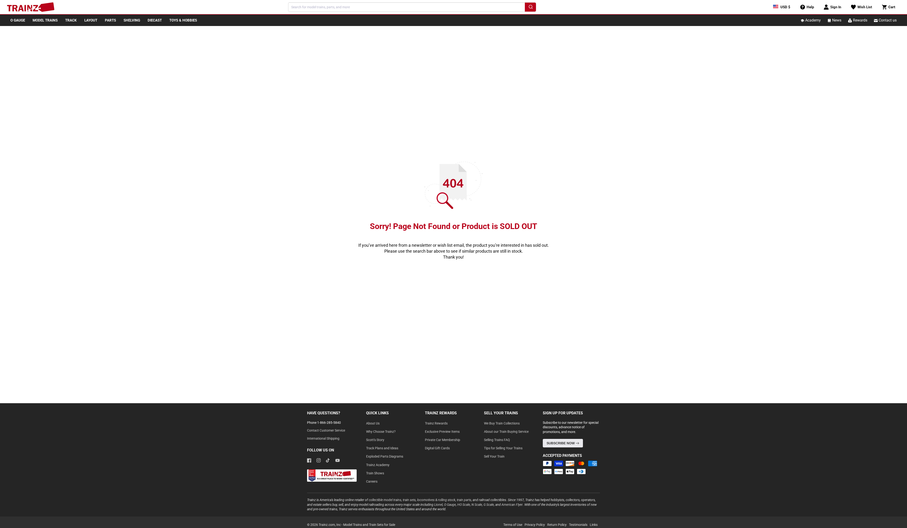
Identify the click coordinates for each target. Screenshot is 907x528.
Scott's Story (375, 440)
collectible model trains (385, 500)
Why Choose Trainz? (381, 431)
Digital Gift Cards (437, 448)
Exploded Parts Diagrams (384, 456)
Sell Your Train (494, 456)
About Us (373, 423)
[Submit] (530, 8)
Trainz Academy (377, 465)
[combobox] (412, 7)
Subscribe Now (561, 443)
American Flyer (512, 504)
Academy (812, 20)
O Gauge (450, 504)
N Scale (476, 504)
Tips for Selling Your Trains (503, 448)
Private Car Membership (442, 440)
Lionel (438, 504)
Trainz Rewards (436, 423)
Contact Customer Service (326, 430)
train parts (464, 500)
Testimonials (578, 525)
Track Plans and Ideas (382, 448)
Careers (371, 481)
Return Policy (557, 525)
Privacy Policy (535, 525)
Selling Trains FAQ (497, 440)
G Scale (488, 504)
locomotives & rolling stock (436, 500)
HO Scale (463, 504)
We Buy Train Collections (502, 423)
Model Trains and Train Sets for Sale (369, 525)
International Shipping (323, 438)
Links (594, 525)
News (836, 20)
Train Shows (375, 473)
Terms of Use (512, 525)
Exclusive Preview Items (442, 431)
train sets (409, 500)
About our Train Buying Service (506, 431)
